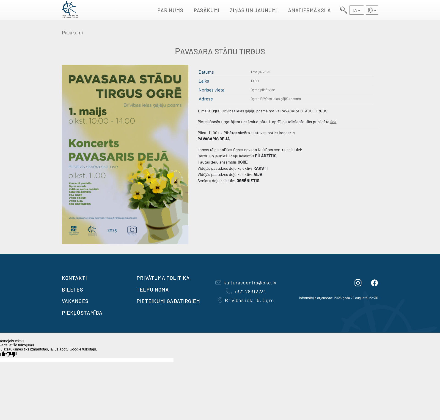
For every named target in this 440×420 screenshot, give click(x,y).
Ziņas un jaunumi (254, 10)
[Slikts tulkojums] (11, 354)
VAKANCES (75, 301)
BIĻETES (72, 289)
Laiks (204, 80)
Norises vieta (211, 89)
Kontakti (74, 278)
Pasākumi (207, 10)
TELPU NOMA (153, 289)
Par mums (170, 10)
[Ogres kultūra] (70, 10)
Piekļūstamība (82, 313)
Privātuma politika (163, 278)
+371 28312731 (250, 291)
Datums (206, 72)
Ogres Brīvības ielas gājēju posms (276, 98)
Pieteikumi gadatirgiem (168, 301)
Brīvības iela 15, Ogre (249, 300)
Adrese (206, 98)
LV (355, 10)
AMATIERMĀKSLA (309, 10)
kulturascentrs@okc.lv (249, 282)
